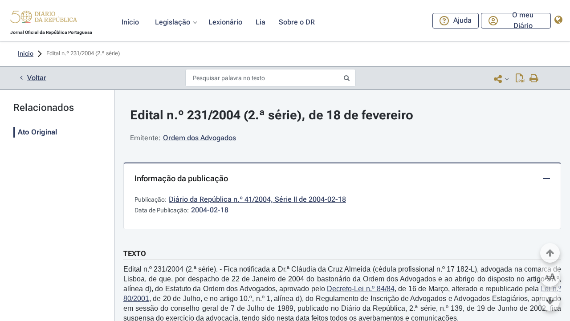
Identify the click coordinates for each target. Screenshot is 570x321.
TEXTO (134, 253)
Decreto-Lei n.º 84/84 (360, 289)
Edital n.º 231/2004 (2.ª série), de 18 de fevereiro (271, 115)
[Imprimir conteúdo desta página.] (534, 78)
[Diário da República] (43, 19)
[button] (43, 18)
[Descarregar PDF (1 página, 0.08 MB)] (520, 78)
